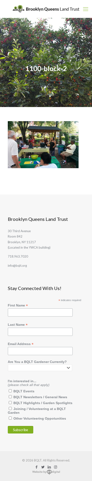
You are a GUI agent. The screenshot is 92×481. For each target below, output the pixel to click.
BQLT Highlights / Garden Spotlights (42, 403)
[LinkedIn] (49, 467)
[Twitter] (42, 467)
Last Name (18, 324)
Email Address (20, 344)
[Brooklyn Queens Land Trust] (46, 8)
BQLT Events (23, 391)
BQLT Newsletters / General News (40, 397)
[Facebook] (36, 467)
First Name (18, 305)
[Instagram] (55, 467)
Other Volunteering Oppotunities (39, 418)
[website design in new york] (46, 474)
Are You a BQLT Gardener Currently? (37, 362)
